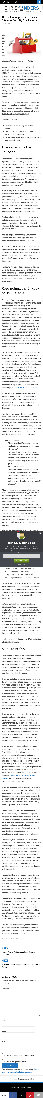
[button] (21, 543)
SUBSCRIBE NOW (21, 561)
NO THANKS (21, 564)
